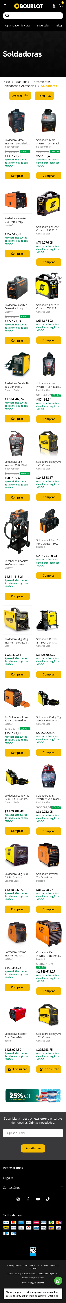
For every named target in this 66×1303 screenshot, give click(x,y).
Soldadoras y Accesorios (19, 86)
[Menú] (5, 6)
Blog (59, 25)
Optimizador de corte (17, 25)
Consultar (20, 1069)
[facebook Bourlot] (28, 1199)
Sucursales (43, 25)
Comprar (17, 176)
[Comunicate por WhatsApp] (58, 1281)
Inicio (6, 82)
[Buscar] (7, 15)
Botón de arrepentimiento (33, 1277)
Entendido (53, 1295)
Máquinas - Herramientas (33, 82)
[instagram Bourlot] (18, 1199)
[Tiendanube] (33, 1283)
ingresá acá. (54, 1273)
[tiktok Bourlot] (48, 1199)
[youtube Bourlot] (38, 1199)
